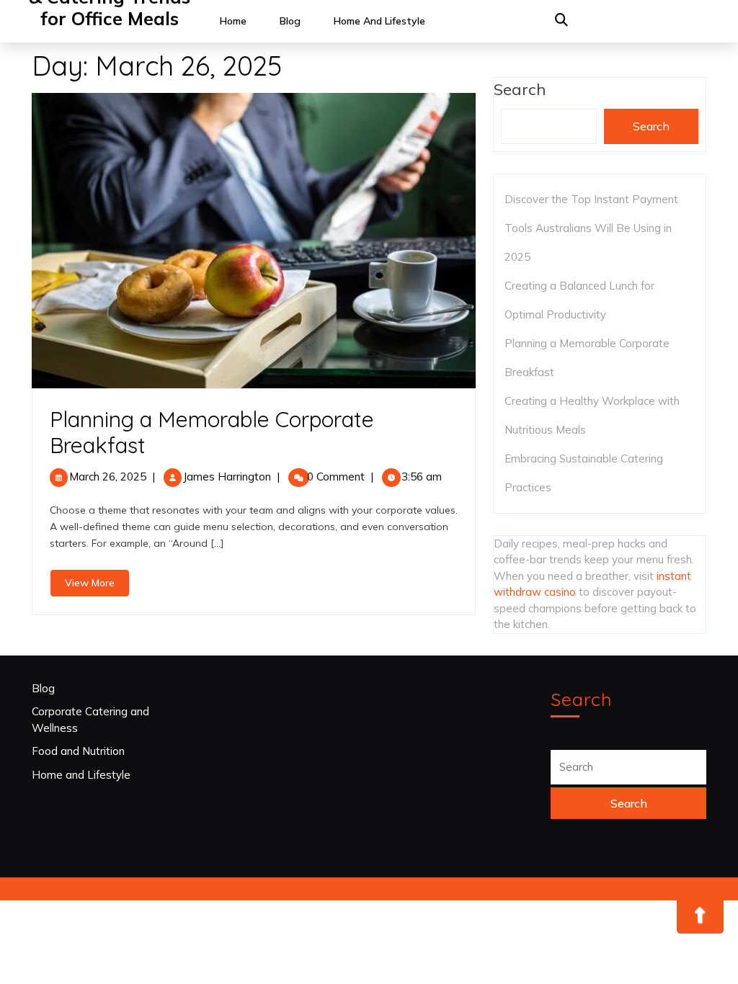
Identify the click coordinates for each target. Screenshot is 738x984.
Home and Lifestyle (379, 20)
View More (97, 586)
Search (651, 126)
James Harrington (227, 476)
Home (233, 20)
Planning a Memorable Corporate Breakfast (212, 432)
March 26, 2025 (107, 476)
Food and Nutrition (78, 751)
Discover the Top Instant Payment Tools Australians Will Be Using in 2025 (591, 228)
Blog (290, 20)
